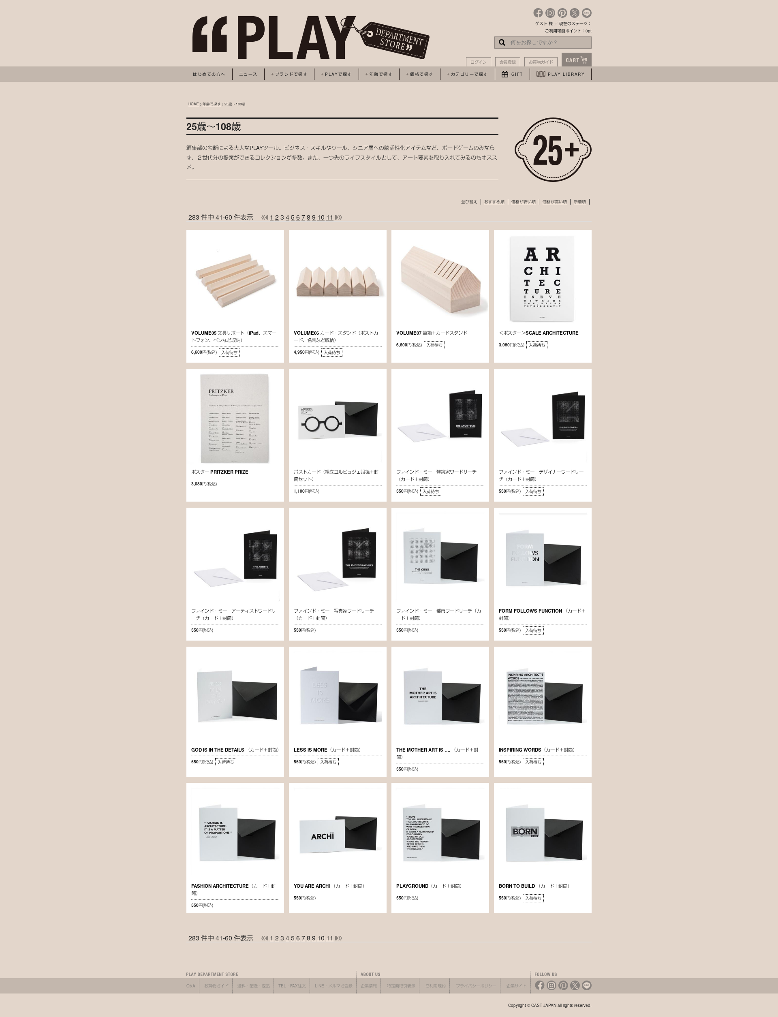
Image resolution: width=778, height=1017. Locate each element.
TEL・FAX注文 (292, 986)
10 (321, 217)
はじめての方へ (209, 74)
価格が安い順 (523, 202)
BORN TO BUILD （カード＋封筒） (535, 885)
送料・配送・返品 (253, 986)
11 (329, 217)
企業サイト (517, 986)
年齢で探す (212, 103)
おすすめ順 (494, 202)
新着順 (580, 202)
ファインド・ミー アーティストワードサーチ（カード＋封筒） (233, 614)
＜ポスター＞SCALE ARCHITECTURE (539, 332)
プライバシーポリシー (476, 986)
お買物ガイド (541, 62)
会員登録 (508, 62)
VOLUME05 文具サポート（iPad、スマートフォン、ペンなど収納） (233, 336)
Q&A (190, 986)
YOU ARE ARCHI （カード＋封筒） (330, 885)
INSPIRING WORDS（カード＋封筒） (538, 749)
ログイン (478, 62)
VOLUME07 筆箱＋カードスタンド (431, 332)
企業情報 (369, 986)
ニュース (248, 74)
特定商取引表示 (401, 986)
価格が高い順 (555, 202)
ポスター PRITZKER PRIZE (219, 471)
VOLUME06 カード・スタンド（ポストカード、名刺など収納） (336, 336)
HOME (193, 103)
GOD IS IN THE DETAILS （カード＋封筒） (236, 749)
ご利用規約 (435, 986)
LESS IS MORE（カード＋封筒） (328, 749)
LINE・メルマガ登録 (334, 986)
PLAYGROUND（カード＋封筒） (430, 885)
